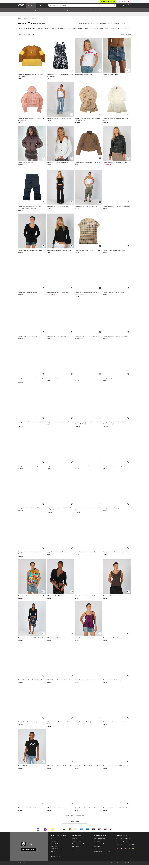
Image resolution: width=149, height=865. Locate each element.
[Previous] (77, 23)
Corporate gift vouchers (100, 843)
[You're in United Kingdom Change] (128, 1)
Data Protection (54, 854)
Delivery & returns (55, 843)
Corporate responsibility (78, 843)
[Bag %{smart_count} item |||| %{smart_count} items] (128, 5)
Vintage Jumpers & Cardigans (117, 23)
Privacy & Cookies (115, 863)
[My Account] (120, 5)
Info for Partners (98, 849)
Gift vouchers (97, 841)
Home (19, 18)
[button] (117, 844)
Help (52, 838)
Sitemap (53, 851)
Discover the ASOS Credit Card (102, 851)
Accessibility (128, 863)
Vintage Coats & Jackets (98, 23)
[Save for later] (43, 70)
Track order (53, 841)
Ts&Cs (122, 863)
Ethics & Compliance (56, 856)
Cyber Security (76, 849)
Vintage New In (84, 23)
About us (74, 838)
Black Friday (97, 846)
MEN (40, 5)
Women (26, 18)
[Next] (129, 23)
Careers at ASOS (76, 841)
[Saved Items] (124, 5)
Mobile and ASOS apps (100, 838)
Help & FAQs (121, 1)
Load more (74, 821)
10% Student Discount (56, 849)
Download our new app (108, 1)
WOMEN (31, 5)
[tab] (21, 10)
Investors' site (75, 846)
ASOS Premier (54, 846)
